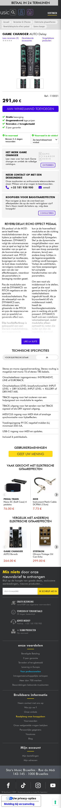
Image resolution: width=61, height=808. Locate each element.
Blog (30, 738)
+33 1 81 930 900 (33, 623)
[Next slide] (56, 494)
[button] (23, 83)
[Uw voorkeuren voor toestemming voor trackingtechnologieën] (55, 802)
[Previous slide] (4, 494)
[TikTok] (23, 785)
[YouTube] (53, 785)
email (46, 187)
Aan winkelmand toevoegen (30, 109)
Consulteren (47, 213)
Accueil (6, 21)
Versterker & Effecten (22, 21)
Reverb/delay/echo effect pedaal (16, 26)
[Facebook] (8, 785)
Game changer (39, 26)
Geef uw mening (30, 454)
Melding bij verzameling (19, 804)
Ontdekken (48, 165)
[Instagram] (38, 785)
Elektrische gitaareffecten (44, 21)
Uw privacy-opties (24, 798)
